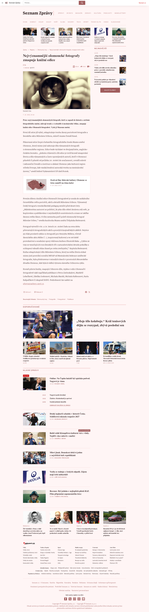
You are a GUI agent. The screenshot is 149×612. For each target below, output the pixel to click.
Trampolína (64, 571)
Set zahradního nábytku (91, 571)
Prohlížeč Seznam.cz (62, 587)
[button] (30, 31)
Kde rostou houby (75, 568)
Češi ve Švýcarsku (98, 558)
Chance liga (61, 550)
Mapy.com (53, 568)
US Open (60, 558)
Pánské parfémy (115, 574)
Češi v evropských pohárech (99, 568)
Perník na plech (80, 563)
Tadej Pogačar (44, 558)
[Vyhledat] (82, 3)
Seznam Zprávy (61, 419)
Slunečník (72, 571)
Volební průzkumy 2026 (30, 553)
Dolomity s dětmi (98, 563)
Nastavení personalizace (80, 590)
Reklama (82, 583)
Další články (110, 90)
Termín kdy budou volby (30, 558)
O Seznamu (45, 583)
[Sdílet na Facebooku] (86, 292)
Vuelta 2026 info (45, 550)
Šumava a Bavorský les (99, 555)
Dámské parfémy (69, 574)
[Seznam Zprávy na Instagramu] (74, 599)
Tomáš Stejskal (61, 496)
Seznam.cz (142, 3)
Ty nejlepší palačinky (81, 550)
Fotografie (52, 299)
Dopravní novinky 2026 (117, 555)
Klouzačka (79, 571)
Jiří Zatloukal (61, 477)
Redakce (75, 583)
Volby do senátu (28, 561)
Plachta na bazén (54, 571)
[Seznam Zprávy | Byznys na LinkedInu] (83, 599)
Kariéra (52, 583)
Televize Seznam (76, 587)
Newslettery (113, 587)
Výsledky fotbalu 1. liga (65, 553)
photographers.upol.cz (33, 283)
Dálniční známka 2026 (116, 553)
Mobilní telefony (46, 574)
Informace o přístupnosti (107, 583)
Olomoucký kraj (42, 299)
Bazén (46, 571)
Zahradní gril (103, 571)
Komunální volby (28, 563)
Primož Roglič (44, 561)
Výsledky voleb (27, 555)
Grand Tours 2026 (45, 563)
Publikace (70, 299)
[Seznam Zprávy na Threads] (79, 599)
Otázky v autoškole (115, 561)
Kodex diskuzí (103, 587)
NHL (59, 563)
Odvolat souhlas (64, 590)
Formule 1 (61, 561)
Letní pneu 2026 (115, 550)
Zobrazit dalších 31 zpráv (60, 405)
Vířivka (110, 571)
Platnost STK (113, 563)
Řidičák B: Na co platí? (116, 558)
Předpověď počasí (63, 568)
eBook (77, 66)
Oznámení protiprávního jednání (42, 587)
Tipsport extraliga (63, 555)
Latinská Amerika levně (100, 561)
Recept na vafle (79, 561)
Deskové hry (87, 574)
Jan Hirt (42, 555)
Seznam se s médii (90, 587)
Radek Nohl (60, 384)
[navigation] (2, 2)
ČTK (24, 65)
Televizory (95, 574)
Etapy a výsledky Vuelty (47, 553)
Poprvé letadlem (97, 553)
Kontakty (67, 583)
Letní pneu (79, 574)
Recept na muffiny (80, 553)
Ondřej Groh (60, 438)
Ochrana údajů (92, 583)
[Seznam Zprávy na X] (70, 599)
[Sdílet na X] (89, 292)
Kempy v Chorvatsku (99, 550)
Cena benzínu (86, 568)
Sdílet (84, 66)
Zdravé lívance (79, 555)
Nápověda (59, 583)
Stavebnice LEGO (58, 574)
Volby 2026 (26, 550)
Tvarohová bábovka (81, 558)
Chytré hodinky (104, 574)
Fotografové (61, 299)
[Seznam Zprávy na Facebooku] (65, 599)
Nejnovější (100, 48)
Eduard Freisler (62, 458)
